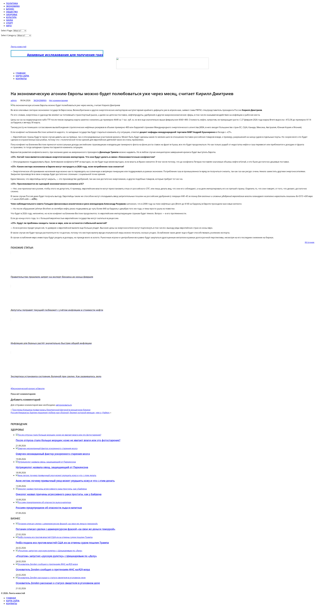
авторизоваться (64, 405)
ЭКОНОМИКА (13, 6)
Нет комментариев (58, 100)
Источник (309, 242)
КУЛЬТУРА (11, 17)
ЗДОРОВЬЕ (11, 14)
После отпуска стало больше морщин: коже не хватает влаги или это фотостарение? (68, 440)
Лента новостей (18, 46)
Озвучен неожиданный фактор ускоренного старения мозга (53, 453)
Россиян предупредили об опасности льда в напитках (49, 507)
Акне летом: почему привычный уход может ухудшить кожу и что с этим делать (65, 480)
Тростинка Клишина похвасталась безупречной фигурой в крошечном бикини (51, 409)
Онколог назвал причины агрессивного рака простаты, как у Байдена (58, 494)
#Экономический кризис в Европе (28, 388)
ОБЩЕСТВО (12, 11)
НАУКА (9, 20)
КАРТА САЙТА (22, 75)
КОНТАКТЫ (21, 78)
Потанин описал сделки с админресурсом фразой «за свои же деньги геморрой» (65, 529)
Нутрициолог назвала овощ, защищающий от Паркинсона (52, 467)
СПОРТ (9, 23)
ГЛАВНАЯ (20, 73)
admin (14, 100)
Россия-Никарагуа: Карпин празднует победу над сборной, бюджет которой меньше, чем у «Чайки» (60, 412)
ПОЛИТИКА (12, 3)
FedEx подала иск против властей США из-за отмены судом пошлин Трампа (62, 542)
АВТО (9, 25)
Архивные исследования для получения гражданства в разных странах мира (79, 55)
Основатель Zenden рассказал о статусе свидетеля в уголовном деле (58, 583)
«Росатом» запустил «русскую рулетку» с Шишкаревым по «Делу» (56, 556)
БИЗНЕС (10, 9)
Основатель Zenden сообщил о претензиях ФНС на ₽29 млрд (53, 569)
